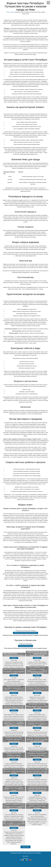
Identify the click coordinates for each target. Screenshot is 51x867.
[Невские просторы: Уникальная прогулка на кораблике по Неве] (14, 717)
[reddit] (30, 860)
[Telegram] (23, 860)
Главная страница (10, 12)
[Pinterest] (29, 860)
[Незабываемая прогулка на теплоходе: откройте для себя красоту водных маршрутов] (37, 799)
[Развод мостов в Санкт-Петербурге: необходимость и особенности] (14, 699)
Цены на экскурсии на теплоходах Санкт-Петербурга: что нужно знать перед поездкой (14, 823)
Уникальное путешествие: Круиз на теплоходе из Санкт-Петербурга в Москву (14, 771)
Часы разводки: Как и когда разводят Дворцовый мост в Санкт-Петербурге (37, 706)
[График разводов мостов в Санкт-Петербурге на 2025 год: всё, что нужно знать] (37, 699)
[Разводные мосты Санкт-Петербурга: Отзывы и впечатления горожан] (14, 765)
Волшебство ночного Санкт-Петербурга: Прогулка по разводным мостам (14, 739)
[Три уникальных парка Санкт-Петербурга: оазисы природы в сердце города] (37, 734)
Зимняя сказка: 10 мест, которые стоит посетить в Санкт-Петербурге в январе (14, 671)
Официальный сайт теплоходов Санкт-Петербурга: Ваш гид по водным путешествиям (37, 653)
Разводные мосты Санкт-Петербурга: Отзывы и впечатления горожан (14, 755)
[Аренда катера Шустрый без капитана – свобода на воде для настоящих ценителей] (37, 749)
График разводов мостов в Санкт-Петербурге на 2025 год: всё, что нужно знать (37, 688)
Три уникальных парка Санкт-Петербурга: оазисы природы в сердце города (37, 723)
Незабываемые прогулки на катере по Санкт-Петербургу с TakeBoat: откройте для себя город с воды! (37, 771)
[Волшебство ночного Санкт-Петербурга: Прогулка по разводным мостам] (14, 749)
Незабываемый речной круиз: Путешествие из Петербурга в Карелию (14, 788)
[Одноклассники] (21, 860)
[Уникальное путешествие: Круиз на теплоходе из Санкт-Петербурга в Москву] (14, 782)
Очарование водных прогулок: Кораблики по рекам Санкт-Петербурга (37, 806)
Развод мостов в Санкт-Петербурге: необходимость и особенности (14, 688)
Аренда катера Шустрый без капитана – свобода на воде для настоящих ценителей (37, 739)
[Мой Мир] (27, 860)
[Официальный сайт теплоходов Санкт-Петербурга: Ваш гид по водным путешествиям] (37, 664)
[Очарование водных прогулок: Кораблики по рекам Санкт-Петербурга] (37, 817)
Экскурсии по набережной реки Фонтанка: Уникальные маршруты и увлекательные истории (13, 806)
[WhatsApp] (26, 860)
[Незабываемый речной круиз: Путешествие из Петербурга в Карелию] (14, 799)
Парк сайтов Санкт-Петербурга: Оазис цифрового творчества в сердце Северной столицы (14, 723)
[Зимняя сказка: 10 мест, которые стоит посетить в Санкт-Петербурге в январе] (14, 682)
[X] (24, 860)
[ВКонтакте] (20, 860)
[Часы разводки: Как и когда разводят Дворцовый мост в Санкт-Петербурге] (37, 717)
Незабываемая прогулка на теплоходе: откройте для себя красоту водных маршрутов (37, 788)
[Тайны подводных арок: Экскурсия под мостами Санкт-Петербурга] (14, 664)
